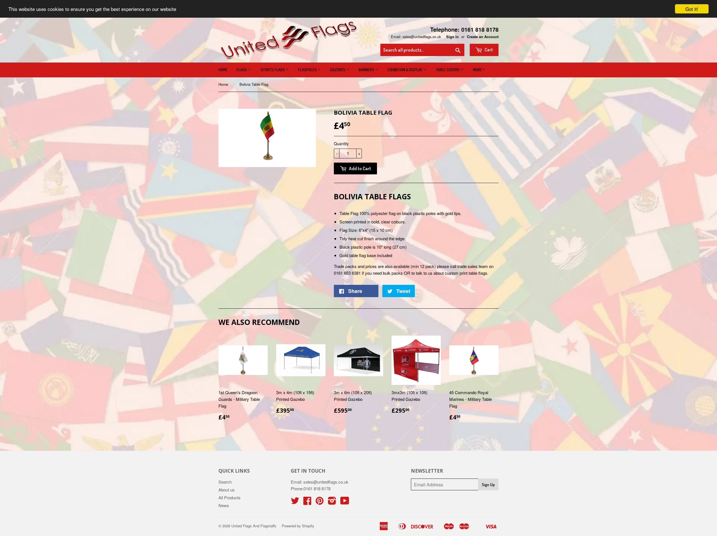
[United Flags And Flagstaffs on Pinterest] (319, 502)
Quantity (341, 143)
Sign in (452, 36)
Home (222, 69)
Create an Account (483, 36)
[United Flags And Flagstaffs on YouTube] (344, 502)
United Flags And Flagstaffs (253, 525)
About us (226, 490)
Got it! (691, 8)
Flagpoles (308, 69)
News (223, 505)
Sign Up (488, 484)
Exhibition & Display (405, 69)
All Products (229, 497)
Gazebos (338, 69)
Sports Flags (273, 69)
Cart (488, 49)
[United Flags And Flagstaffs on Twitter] (295, 502)
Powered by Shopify (298, 525)
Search (225, 482)
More (477, 69)
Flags (242, 69)
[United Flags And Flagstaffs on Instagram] (332, 502)
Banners (367, 69)
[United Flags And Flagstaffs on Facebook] (307, 502)
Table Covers (448, 69)
